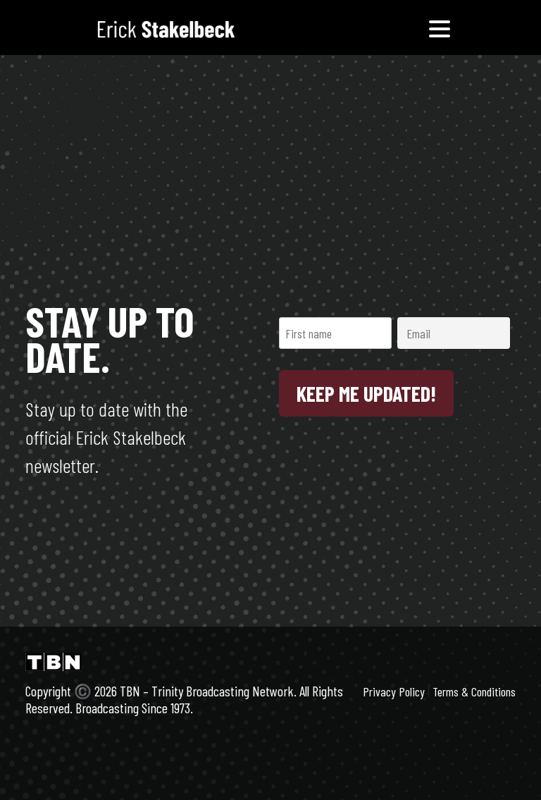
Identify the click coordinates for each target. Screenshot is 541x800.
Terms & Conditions (474, 691)
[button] (439, 27)
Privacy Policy (394, 691)
